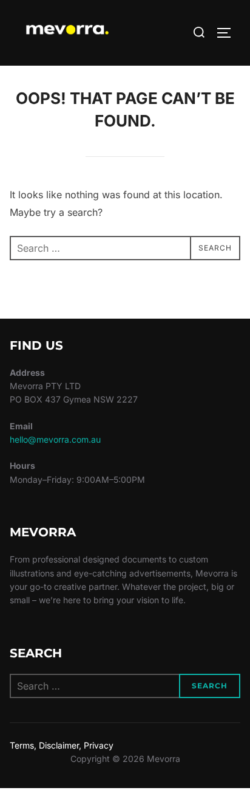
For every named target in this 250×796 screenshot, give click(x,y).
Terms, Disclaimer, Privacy (61, 745)
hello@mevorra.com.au (55, 439)
